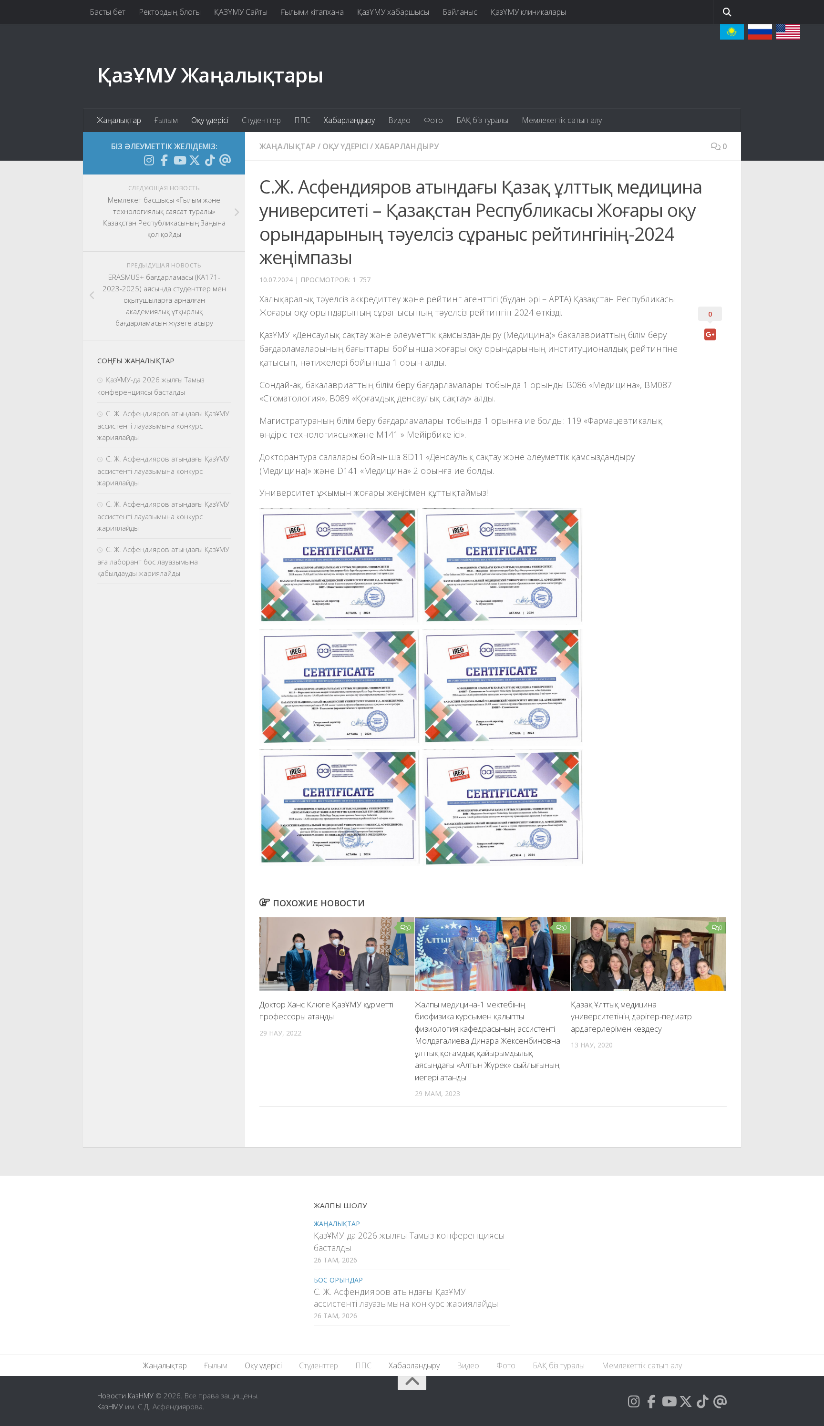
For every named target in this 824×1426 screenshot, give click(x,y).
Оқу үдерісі (209, 120)
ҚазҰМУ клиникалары (528, 12)
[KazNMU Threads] (225, 160)
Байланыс (460, 12)
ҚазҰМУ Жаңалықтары (210, 74)
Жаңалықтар (119, 120)
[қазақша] (732, 32)
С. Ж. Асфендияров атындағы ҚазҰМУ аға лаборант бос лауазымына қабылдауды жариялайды (163, 561)
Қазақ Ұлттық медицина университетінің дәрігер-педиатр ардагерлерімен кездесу (631, 1016)
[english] (788, 32)
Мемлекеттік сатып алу (562, 120)
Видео (399, 120)
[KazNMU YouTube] (179, 160)
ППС (302, 120)
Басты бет (107, 12)
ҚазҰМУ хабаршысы (393, 12)
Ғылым (166, 120)
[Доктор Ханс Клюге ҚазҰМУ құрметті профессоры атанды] (336, 954)
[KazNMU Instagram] (148, 160)
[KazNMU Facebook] (164, 160)
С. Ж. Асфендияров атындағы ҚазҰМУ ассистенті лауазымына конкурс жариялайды (163, 425)
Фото (433, 120)
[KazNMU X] (194, 160)
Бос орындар (338, 1279)
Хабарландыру (349, 120)
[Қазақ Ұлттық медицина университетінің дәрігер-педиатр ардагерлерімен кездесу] (648, 954)
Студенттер (261, 120)
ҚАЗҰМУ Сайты (241, 12)
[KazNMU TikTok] (210, 160)
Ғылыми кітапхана (312, 12)
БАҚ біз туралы (482, 120)
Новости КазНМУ (125, 1395)
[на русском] (760, 32)
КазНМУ (110, 1406)
